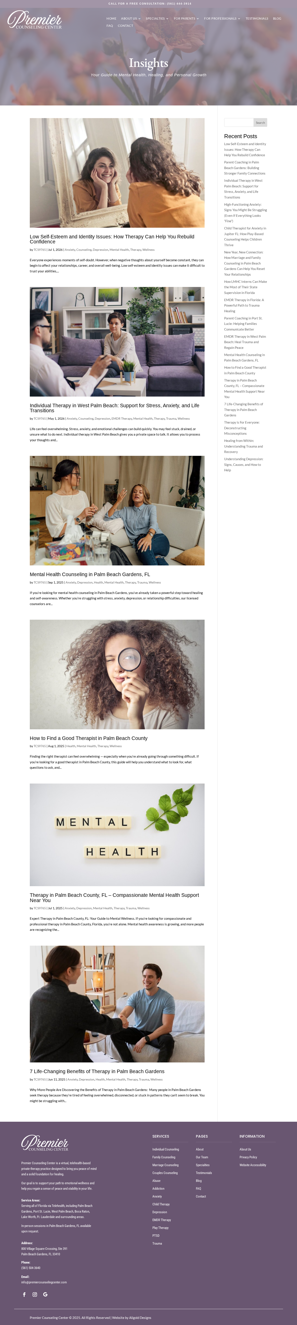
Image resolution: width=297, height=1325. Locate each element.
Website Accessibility (253, 1165)
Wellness (148, 249)
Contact (125, 25)
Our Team (202, 1157)
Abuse (156, 1181)
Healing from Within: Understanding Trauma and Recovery (243, 446)
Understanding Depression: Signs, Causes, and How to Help (243, 464)
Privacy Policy (248, 1157)
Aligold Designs (140, 1318)
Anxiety (70, 249)
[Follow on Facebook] (24, 1294)
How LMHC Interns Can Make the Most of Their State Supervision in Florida (245, 287)
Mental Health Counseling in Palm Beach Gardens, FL (90, 574)
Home (111, 18)
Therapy (135, 249)
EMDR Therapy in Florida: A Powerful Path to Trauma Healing (244, 305)
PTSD (156, 1236)
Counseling (84, 249)
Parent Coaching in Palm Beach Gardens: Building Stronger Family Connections (244, 167)
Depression (100, 249)
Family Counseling (163, 1157)
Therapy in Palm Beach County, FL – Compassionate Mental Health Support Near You (114, 897)
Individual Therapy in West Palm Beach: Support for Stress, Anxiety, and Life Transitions (114, 408)
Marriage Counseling (165, 1165)
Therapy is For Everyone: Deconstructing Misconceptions (242, 427)
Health (98, 582)
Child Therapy (161, 1204)
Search (260, 122)
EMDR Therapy (122, 418)
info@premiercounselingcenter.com (44, 1282)
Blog (277, 18)
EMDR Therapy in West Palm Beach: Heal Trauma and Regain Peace (245, 341)
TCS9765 (40, 249)
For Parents (184, 18)
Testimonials (257, 18)
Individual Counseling (165, 1149)
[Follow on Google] (45, 1294)
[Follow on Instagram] (34, 1294)
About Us (129, 18)
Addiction (158, 1189)
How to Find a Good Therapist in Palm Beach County (89, 738)
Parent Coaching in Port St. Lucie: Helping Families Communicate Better (243, 323)
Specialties (155, 18)
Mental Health (119, 249)
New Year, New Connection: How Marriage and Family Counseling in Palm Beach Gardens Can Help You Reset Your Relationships (244, 263)
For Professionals (220, 18)
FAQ (110, 25)
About (200, 1149)
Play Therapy (160, 1228)
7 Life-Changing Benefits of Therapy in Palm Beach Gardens (97, 1071)
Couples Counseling (165, 1173)
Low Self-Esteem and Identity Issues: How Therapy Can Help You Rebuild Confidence (112, 239)
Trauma (171, 418)
